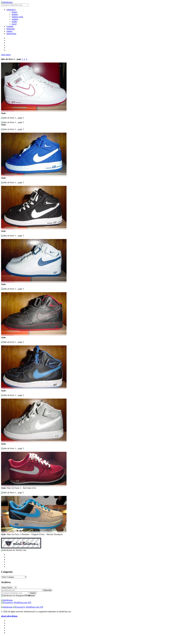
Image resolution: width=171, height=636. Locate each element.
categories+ (11, 9)
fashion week (17, 17)
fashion (15, 14)
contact (9, 31)
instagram (10, 29)
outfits (14, 21)
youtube (9, 26)
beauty (14, 12)
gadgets (15, 19)
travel (14, 24)
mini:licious (11, 33)
